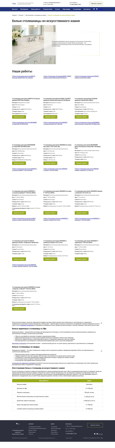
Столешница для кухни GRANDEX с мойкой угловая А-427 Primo (55, 241)
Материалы (24, 9)
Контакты (87, 9)
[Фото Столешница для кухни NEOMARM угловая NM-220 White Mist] (26, 133)
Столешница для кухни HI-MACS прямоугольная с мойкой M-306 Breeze (25, 241)
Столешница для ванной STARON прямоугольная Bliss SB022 (86, 99)
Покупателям (47, 9)
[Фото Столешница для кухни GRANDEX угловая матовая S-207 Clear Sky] (57, 133)
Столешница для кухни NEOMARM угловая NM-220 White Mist (23, 145)
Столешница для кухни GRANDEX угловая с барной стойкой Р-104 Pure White (26, 288)
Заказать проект (19, 117)
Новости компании (56, 428)
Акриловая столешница (19, 343)
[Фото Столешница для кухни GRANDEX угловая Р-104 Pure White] (57, 179)
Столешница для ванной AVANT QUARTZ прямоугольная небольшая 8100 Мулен (57, 99)
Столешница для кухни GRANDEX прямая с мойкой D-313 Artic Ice (88, 192)
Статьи (57, 9)
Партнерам (66, 9)
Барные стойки (32, 430)
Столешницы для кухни (35, 426)
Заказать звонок (96, 3)
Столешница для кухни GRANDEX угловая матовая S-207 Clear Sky (57, 145)
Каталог (15, 9)
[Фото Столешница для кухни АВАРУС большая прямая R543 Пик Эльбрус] (26, 87)
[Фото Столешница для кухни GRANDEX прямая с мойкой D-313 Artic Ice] (89, 179)
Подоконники (32, 432)
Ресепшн (31, 434)
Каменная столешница (26, 325)
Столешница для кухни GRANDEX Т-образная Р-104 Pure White (87, 241)
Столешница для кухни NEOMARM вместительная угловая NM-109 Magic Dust (88, 146)
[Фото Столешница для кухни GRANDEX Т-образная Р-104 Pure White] (89, 229)
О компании (77, 9)
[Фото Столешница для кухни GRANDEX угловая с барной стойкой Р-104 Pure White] (26, 275)
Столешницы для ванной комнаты (37, 428)
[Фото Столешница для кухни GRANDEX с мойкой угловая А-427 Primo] (57, 229)
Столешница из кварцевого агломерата (24, 363)
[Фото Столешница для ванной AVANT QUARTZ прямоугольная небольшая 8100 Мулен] (57, 87)
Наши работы (35, 9)
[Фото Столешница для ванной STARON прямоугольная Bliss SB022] (89, 87)
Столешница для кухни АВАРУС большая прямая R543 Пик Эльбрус (26, 99)
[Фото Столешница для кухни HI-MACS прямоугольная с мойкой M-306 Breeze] (26, 229)
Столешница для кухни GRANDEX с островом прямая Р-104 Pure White (24, 192)
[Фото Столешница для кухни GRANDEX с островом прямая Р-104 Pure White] (26, 179)
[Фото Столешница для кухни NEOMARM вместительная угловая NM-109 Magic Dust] (89, 133)
